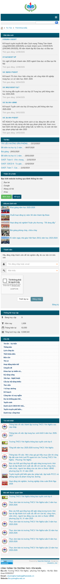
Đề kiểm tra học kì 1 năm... (12, 156)
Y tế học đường (10, 389)
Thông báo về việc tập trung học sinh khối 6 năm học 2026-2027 (33, 434)
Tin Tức (9, 28)
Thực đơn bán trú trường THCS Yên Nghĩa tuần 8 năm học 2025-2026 (33, 540)
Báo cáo (7, 357)
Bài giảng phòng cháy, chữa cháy (23, 230)
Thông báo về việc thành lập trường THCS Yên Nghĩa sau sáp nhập (32, 426)
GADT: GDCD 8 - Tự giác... (12, 164)
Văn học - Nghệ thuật (12, 378)
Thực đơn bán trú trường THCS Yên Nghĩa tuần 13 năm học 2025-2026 (33, 549)
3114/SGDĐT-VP (9, 57)
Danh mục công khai (12, 413)
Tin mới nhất (8, 421)
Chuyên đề (8, 368)
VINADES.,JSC (52, 563)
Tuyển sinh (8, 402)
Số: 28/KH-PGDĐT (10, 72)
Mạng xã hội (9, 189)
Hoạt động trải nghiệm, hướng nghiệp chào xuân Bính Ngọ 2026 (32, 482)
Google (7, 186)
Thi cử (6, 361)
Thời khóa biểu (21, 28)
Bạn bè (7, 182)
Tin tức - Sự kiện (10, 344)
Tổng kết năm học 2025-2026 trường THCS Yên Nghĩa (31, 448)
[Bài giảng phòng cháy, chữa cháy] (5, 232)
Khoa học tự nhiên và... (13, 371)
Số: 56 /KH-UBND (10, 102)
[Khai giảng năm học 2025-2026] (5, 209)
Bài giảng (5, 152)
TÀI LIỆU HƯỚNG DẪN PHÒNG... (15, 144)
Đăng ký (55, 305)
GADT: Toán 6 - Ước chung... (13, 160)
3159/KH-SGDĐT (10, 39)
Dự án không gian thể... (13, 399)
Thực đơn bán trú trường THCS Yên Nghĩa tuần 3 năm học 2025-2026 (33, 523)
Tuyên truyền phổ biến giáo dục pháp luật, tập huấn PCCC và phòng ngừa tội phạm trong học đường (34, 475)
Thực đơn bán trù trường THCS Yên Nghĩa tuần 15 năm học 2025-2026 (33, 531)
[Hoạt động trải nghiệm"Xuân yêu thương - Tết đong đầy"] (5, 225)
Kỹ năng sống (9, 375)
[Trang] (2, 28)
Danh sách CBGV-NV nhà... (14, 406)
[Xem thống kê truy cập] (7, 562)
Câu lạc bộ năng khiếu (12, 382)
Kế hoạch (7, 392)
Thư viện (7, 385)
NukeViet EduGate (44, 561)
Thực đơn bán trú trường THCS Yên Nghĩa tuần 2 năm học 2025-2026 (33, 503)
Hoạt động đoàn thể (11, 364)
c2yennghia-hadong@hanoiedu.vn (20, 576)
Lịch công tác (9, 351)
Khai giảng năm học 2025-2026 (22, 207)
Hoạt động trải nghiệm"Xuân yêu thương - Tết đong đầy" (33, 223)
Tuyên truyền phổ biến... (13, 409)
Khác (6, 192)
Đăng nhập (37, 299)
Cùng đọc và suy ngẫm (13, 396)
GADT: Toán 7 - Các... (10, 168)
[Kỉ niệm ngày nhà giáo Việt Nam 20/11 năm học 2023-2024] (5, 240)
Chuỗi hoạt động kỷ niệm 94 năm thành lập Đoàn (29, 215)
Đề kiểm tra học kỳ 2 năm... (12, 148)
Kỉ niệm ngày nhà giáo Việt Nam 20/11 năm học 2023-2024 (33, 238)
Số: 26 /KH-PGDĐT (10, 118)
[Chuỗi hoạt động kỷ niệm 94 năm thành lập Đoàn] (5, 217)
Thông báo (8, 347)
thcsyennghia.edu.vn (16, 578)
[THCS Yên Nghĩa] (30, 7)
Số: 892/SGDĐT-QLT (11, 87)
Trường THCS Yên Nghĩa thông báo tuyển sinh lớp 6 (30, 442)
